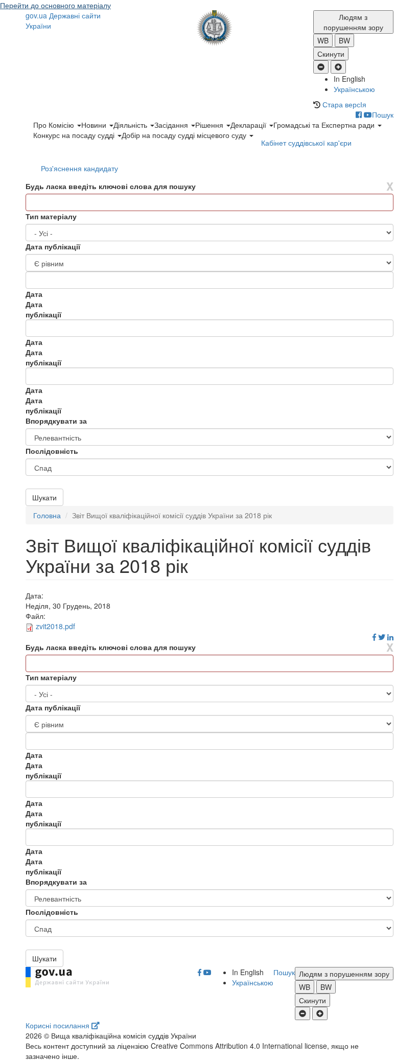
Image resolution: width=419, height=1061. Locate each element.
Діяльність (131, 125)
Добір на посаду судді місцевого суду (185, 135)
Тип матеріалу (51, 216)
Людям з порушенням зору (353, 22)
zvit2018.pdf (55, 626)
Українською (354, 89)
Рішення (210, 125)
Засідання (172, 125)
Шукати (44, 497)
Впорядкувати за (56, 421)
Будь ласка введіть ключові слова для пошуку (111, 186)
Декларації (249, 125)
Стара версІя (344, 104)
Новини (94, 125)
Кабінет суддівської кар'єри (306, 142)
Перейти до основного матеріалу (55, 5)
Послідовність (52, 451)
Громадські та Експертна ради (325, 125)
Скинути (330, 54)
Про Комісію (54, 125)
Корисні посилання (58, 1025)
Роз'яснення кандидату (79, 168)
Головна (47, 515)
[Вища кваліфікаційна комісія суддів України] (210, 27)
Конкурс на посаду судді (75, 135)
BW (344, 40)
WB (323, 40)
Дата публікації (53, 246)
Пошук (382, 114)
